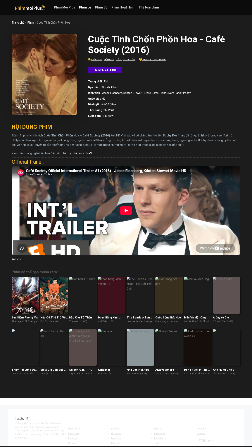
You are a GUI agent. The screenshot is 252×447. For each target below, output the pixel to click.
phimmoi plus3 (82, 153)
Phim (30, 22)
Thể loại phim (149, 7)
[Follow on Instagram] (228, 7)
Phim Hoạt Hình (122, 7)
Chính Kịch (96, 59)
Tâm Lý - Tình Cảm (125, 59)
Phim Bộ (101, 7)
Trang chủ (18, 22)
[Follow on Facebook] (223, 7)
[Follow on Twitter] (233, 7)
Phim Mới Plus (64, 7)
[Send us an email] (238, 7)
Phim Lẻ (85, 7)
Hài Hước (109, 59)
